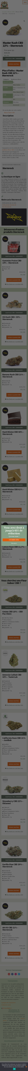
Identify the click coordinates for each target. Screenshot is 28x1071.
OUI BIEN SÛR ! (14, 540)
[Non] (26, 1066)
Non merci (14, 543)
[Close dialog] (25, 526)
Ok (14, 1068)
